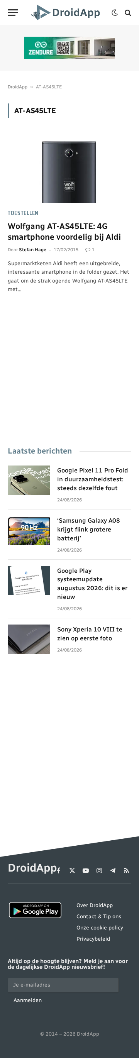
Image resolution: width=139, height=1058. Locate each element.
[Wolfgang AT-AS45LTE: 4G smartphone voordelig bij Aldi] (69, 168)
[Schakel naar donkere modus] (115, 12)
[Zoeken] (127, 12)
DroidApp (17, 87)
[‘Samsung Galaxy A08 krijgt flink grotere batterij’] (29, 530)
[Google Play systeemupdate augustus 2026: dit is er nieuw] (29, 580)
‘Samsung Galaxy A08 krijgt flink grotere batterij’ (88, 529)
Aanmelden (28, 1000)
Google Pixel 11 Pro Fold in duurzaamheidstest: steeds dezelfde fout (92, 479)
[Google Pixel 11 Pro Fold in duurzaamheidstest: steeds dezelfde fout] (29, 480)
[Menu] (13, 12)
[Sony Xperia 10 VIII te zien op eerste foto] (29, 639)
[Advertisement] (69, 380)
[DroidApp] (66, 12)
